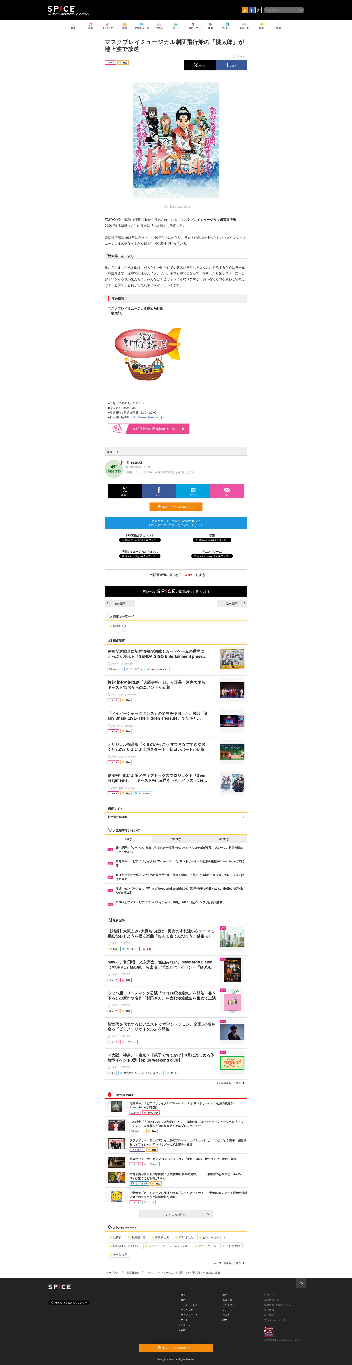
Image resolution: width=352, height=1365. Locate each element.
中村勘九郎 (120, 1254)
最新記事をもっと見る (228, 1083)
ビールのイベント (214, 1237)
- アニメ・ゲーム (188, 1315)
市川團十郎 (138, 1237)
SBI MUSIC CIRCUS (126, 1246)
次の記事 (232, 603)
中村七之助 (233, 1246)
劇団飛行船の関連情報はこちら (155, 428)
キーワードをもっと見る (227, 1263)
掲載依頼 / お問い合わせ (277, 1304)
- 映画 (182, 1330)
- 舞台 (182, 1299)
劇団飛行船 (120, 626)
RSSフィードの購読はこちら (177, 506)
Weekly (176, 839)
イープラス (112, 1272)
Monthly (223, 839)
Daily (128, 839)
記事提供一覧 (271, 1299)
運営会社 (269, 1294)
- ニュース (226, 1299)
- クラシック (186, 1309)
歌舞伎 (117, 1237)
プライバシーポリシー (276, 1320)
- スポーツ (184, 1325)
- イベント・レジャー (191, 1304)
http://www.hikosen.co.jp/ (148, 417)
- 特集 (224, 1320)
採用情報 (269, 1309)
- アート (183, 1320)
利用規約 (269, 1315)
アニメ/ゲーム (207, 1246)
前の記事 (120, 603)
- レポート (226, 1309)
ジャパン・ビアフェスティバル (169, 1246)
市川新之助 (162, 1237)
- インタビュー (229, 1304)
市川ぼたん (186, 1237)
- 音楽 (182, 1294)
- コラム (225, 1315)
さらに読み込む (176, 1214)
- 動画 (224, 1294)
